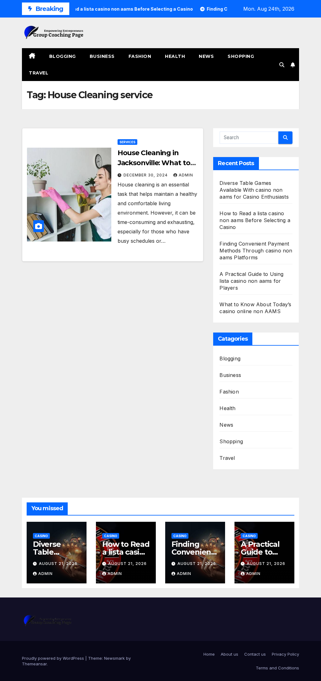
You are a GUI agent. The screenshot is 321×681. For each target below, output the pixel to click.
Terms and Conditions (277, 667)
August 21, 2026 (58, 563)
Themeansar (34, 663)
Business (102, 56)
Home (209, 654)
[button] (281, 65)
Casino (41, 536)
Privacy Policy (285, 654)
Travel (38, 73)
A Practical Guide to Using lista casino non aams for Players (251, 281)
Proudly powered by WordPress (53, 658)
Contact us (255, 654)
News (206, 56)
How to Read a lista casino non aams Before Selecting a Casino (254, 220)
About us (229, 654)
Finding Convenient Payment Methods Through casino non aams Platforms (255, 251)
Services (127, 142)
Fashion (140, 56)
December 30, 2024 (146, 175)
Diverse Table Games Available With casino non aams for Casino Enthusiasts (253, 190)
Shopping (241, 56)
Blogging (62, 56)
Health (175, 56)
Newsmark (114, 658)
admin (186, 175)
